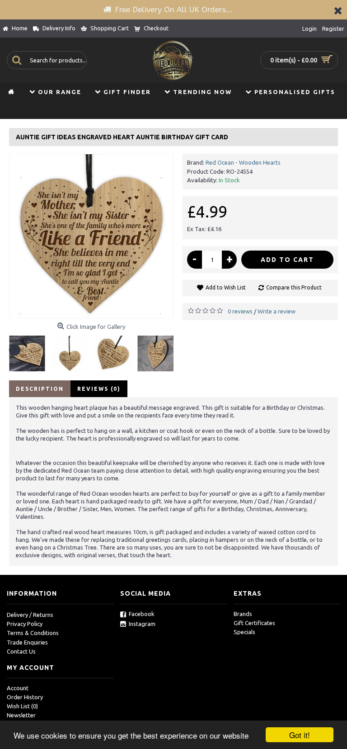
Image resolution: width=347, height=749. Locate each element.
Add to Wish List (226, 287)
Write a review (276, 311)
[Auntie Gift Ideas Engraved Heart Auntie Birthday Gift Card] (91, 236)
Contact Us (21, 651)
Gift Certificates (254, 623)
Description (40, 389)
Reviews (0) (99, 389)
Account (17, 688)
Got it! (299, 734)
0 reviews (240, 311)
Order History (25, 697)
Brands (243, 614)
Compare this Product (294, 287)
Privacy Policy (24, 624)
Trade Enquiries (27, 642)
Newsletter (21, 715)
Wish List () (22, 706)
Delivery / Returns (30, 615)
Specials (244, 632)
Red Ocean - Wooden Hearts (243, 162)
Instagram (142, 624)
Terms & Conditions (33, 633)
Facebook (142, 614)
